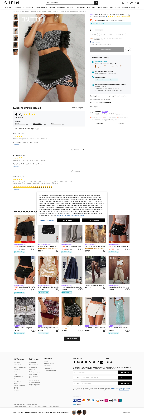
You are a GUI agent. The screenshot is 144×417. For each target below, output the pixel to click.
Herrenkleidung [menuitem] (91, 7)
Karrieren (16, 372)
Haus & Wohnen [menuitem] (103, 7)
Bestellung (32, 369)
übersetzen (16, 144)
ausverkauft (106, 50)
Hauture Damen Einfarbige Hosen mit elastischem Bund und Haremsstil (119, 287)
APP (107, 358)
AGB (15, 374)
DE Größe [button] (98, 30)
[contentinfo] (102, 400)
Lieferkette (17, 369)
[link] (126, 2)
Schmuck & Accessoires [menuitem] (128, 7)
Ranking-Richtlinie (34, 380)
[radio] (94, 34)
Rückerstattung (33, 367)
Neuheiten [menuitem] (18, 7)
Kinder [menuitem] (111, 7)
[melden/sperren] (83, 149)
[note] (24, 242)
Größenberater (33, 374)
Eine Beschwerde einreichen (19, 389)
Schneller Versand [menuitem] (28, 7)
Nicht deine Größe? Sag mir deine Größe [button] (101, 45)
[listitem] (25, 234)
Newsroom (17, 379)
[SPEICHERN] (128, 49)
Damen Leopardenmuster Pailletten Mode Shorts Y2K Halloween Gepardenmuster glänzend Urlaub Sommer (72, 326)
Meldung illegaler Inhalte (33, 377)
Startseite (16, 11)
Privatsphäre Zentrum (20, 406)
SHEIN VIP (17, 383)
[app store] (107, 363)
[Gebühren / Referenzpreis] (97, 20)
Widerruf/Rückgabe (34, 365)
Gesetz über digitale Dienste (19, 386)
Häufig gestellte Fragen (50, 370)
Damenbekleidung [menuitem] (41, 7)
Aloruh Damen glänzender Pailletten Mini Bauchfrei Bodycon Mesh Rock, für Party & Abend (48, 328)
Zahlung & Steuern (49, 363)
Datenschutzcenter (124, 390)
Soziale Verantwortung (20, 367)
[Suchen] (96, 3)
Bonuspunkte (47, 365)
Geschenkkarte (48, 368)
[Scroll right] (138, 7)
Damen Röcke (56, 11)
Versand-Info (32, 362)
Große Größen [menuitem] (61, 7)
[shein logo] (11, 2)
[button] (135, 3)
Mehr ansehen (72, 338)
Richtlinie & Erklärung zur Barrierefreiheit (34, 385)
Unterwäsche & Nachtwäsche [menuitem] (76, 7)
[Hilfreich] (72, 149)
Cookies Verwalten (54, 406)
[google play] (111, 363)
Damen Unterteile (46, 11)
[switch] (37, 129)
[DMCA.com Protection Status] (79, 404)
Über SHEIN (17, 365)
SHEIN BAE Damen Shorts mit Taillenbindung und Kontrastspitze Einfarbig (25, 246)
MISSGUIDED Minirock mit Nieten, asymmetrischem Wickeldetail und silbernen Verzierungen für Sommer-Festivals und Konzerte (95, 328)
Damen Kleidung (24, 11)
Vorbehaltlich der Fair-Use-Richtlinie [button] (105, 73)
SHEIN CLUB (17, 381)
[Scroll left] (136, 7)
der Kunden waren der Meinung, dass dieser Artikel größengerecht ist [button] (106, 38)
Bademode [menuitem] (52, 7)
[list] (88, 362)
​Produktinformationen (34, 382)
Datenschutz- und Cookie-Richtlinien (120, 388)
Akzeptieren (77, 397)
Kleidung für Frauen (35, 11)
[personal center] (123, 3)
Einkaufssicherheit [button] (100, 77)
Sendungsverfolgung (34, 372)
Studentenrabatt (18, 376)
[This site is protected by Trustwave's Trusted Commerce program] (74, 404)
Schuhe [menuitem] (117, 7)
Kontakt (46, 361)
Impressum (17, 362)
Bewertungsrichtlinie (20, 117)
